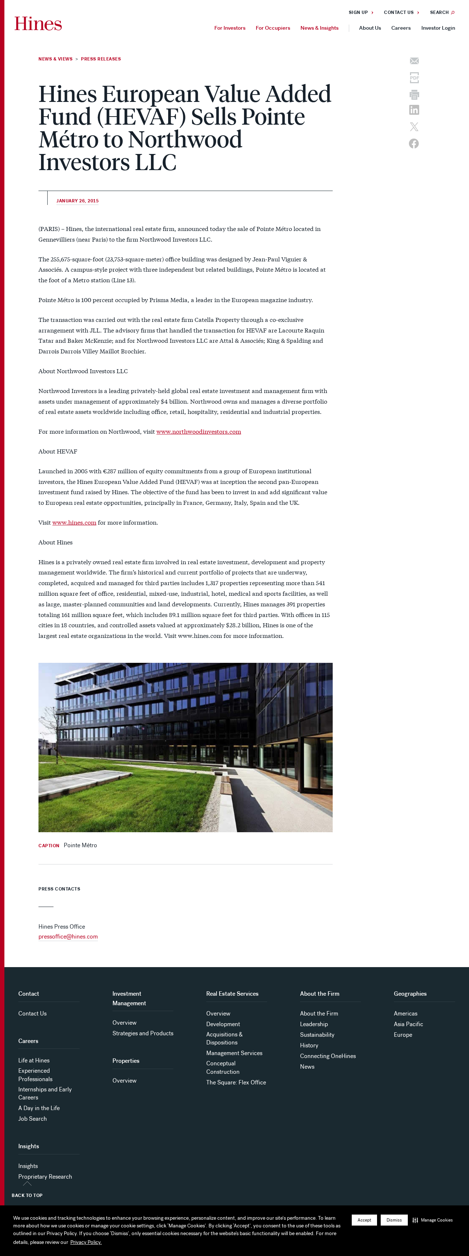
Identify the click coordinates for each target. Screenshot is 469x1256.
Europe (403, 1034)
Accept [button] (364, 1220)
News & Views (55, 59)
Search (439, 12)
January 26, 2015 (77, 201)
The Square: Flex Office (236, 1082)
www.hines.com (74, 522)
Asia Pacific (408, 1024)
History (309, 1045)
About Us (370, 28)
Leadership (314, 1024)
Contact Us (399, 12)
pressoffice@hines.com (68, 936)
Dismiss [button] (394, 1220)
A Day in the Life (39, 1108)
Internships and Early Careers (45, 1093)
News (307, 1066)
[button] (432, 1220)
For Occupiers (273, 28)
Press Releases (101, 59)
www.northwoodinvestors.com (198, 431)
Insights (28, 1166)
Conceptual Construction (223, 1067)
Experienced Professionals (35, 1074)
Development (223, 1024)
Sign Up (358, 12)
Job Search (32, 1118)
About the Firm (319, 1013)
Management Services (234, 1053)
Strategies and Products (142, 1033)
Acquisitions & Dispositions (224, 1038)
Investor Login (438, 28)
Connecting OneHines (328, 1056)
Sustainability (317, 1034)
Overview (124, 1022)
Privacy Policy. (86, 1242)
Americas (405, 1013)
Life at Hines (33, 1060)
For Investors (229, 28)
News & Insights (319, 28)
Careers (401, 28)
